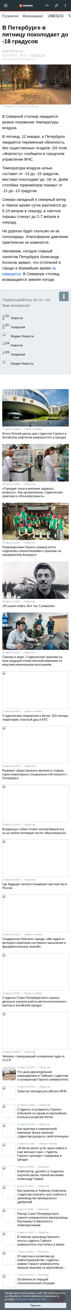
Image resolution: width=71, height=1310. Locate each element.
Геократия (10, 16)
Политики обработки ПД (30, 1299)
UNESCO (56, 16)
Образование (33, 16)
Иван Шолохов (12, 50)
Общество (38, 55)
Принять (35, 1305)
